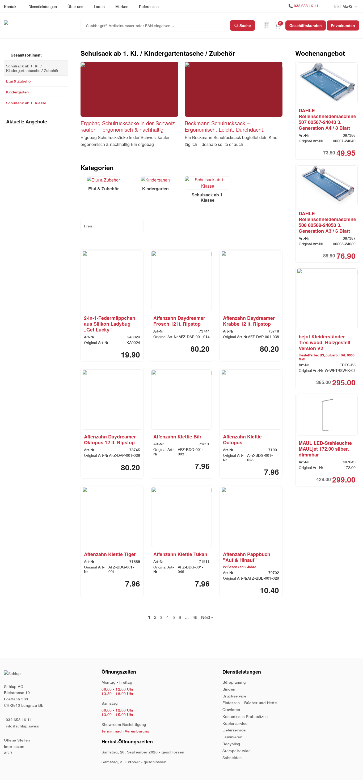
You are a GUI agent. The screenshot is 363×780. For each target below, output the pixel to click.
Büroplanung (234, 682)
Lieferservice (234, 730)
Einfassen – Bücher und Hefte (249, 702)
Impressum (14, 746)
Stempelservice (236, 750)
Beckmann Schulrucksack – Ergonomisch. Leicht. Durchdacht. (225, 126)
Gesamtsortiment (26, 55)
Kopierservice (235, 723)
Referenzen (149, 6)
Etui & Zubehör (19, 81)
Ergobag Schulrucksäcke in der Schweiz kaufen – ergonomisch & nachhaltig (128, 126)
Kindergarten (17, 92)
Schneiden (232, 757)
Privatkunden (343, 25)
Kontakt (11, 6)
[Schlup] (42, 22)
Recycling (231, 744)
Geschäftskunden (305, 25)
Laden (99, 6)
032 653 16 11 (306, 5)
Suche (245, 25)
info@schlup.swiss (22, 726)
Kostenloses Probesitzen (245, 716)
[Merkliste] (266, 25)
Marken (121, 6)
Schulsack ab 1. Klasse (26, 103)
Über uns (75, 6)
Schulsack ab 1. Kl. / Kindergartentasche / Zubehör (32, 67)
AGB (8, 753)
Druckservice (234, 696)
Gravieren (231, 709)
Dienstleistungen (42, 6)
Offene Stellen (17, 740)
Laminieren (232, 737)
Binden (228, 689)
